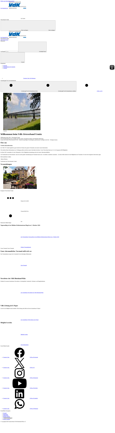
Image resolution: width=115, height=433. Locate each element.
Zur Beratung (29, 78)
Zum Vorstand (24, 265)
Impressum (5, 414)
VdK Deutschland (4, 39)
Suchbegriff (3, 51)
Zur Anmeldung (32, 292)
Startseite (5, 65)
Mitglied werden (24, 334)
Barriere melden (6, 416)
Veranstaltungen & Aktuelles (9, 66)
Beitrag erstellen (6, 419)
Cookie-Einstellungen (8, 418)
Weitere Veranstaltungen (26, 247)
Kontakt (5, 413)
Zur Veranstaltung (40, 236)
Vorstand (5, 68)
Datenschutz (5, 415)
